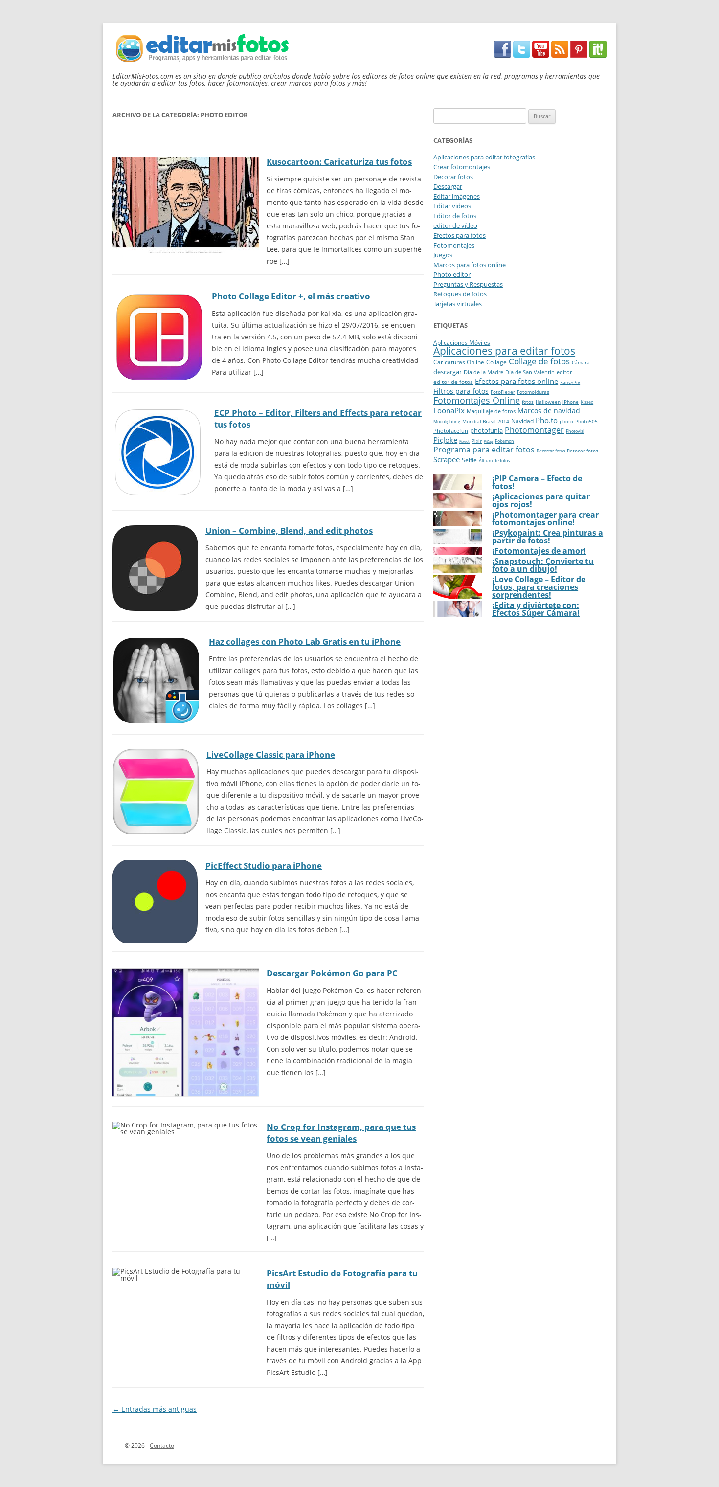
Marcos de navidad (548, 410)
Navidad (522, 421)
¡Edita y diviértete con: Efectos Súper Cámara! (536, 609)
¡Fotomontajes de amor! (539, 550)
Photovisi (575, 431)
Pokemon (504, 441)
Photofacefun (450, 430)
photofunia (486, 430)
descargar (447, 371)
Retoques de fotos (460, 294)
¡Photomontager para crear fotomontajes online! (545, 518)
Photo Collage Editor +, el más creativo (291, 296)
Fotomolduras (533, 391)
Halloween (548, 402)
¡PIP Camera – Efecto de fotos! (537, 482)
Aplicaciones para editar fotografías (484, 157)
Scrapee (446, 459)
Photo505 (586, 421)
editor (564, 372)
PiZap (488, 441)
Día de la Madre (483, 372)
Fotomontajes (453, 245)
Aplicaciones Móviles (461, 342)
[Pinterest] (578, 55)
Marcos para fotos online (469, 264)
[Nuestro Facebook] (502, 55)
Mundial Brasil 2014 (485, 421)
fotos (528, 402)
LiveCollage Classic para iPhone (270, 754)
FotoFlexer (503, 391)
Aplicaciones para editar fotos (504, 351)
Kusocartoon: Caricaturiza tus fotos (339, 161)
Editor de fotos (454, 215)
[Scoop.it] (598, 55)
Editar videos (452, 206)
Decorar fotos (453, 176)
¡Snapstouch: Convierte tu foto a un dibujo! (543, 565)
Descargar (447, 186)
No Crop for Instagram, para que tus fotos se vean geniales (341, 1132)
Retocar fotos (582, 451)
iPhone (570, 401)
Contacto (162, 1446)
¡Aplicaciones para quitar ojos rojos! (541, 500)
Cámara (581, 362)
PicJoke (445, 440)
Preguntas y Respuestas (468, 284)
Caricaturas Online (458, 362)
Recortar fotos (551, 451)
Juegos (442, 254)
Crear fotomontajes (461, 166)
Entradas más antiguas (154, 1409)
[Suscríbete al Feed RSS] (559, 55)
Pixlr (477, 440)
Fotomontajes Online (476, 400)
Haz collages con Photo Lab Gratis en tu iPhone (305, 641)
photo (566, 421)
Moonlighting (446, 422)
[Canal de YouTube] (540, 55)
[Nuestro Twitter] (521, 55)
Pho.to (547, 420)
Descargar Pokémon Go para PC (332, 973)
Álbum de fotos (494, 461)
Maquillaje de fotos (491, 411)
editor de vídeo (455, 225)
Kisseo (587, 402)
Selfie (469, 460)
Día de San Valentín (530, 372)
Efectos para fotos (459, 235)
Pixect (464, 441)
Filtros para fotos (461, 391)
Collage (496, 362)
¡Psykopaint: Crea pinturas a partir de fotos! (547, 536)
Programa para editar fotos (484, 449)
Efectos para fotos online (516, 381)
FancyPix (570, 382)
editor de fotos (453, 382)
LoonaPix (449, 410)
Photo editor (452, 274)
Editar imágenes (456, 196)
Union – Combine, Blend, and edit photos (289, 530)
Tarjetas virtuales (457, 303)
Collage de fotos (539, 361)
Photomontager (534, 430)
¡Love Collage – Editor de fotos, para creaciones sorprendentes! (538, 587)
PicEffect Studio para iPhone (263, 865)
